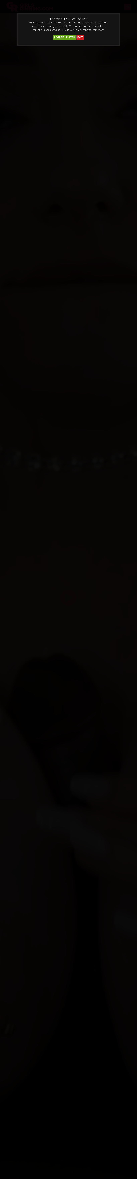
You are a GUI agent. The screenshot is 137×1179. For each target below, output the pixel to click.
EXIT (80, 37)
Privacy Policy (81, 29)
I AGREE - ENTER (64, 37)
